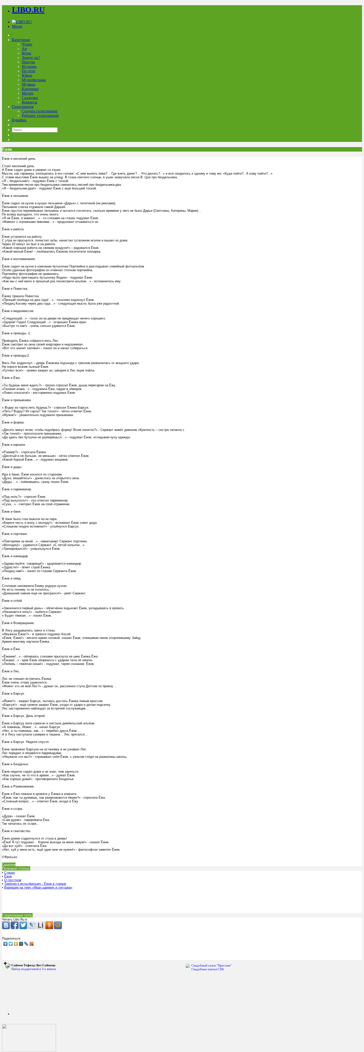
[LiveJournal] (26, 944)
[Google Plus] (31, 944)
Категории (21, 40)
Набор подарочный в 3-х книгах (33, 967)
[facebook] (15, 925)
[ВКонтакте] (5, 944)
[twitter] (23, 925)
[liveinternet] (41, 925)
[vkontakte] (6, 925)
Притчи (28, 62)
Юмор (27, 75)
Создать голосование (39, 111)
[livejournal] (32, 925)
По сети (28, 71)
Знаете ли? (31, 57)
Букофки (19, 120)
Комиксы (29, 102)
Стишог (9, 872)
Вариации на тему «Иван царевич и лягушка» (38, 887)
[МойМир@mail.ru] (58, 925)
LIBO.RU (28, 9)
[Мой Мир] (21, 944)
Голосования (22, 107)
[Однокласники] (49, 925)
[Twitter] (10, 944)
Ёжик (8, 876)
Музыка (28, 84)
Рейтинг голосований (40, 115)
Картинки (30, 89)
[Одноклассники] (16, 944)
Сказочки (30, 98)
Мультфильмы (34, 80)
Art (24, 49)
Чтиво (27, 44)
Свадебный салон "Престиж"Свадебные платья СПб (211, 967)
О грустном (12, 880)
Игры (26, 53)
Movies (27, 93)
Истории (29, 66)
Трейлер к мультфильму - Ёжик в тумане (35, 884)
